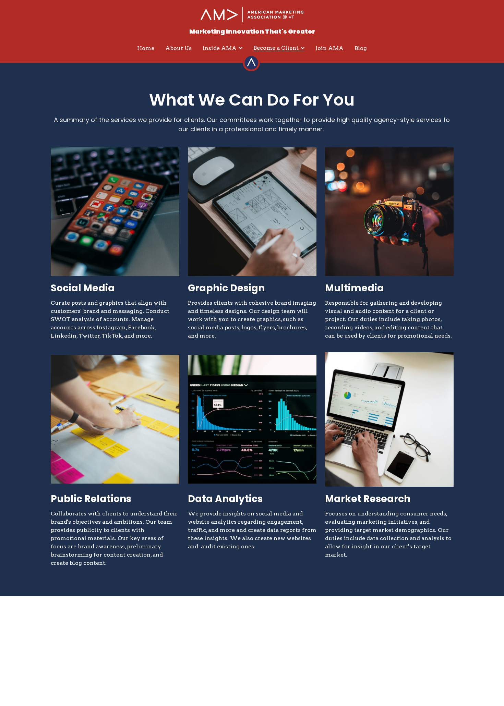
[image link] (252, 14)
